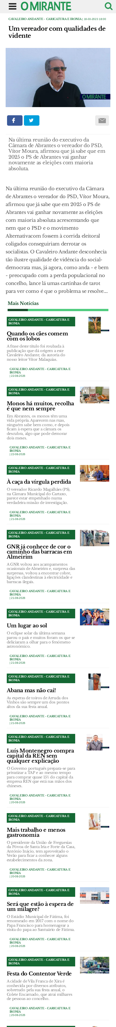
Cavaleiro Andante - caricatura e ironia (45, 19)
